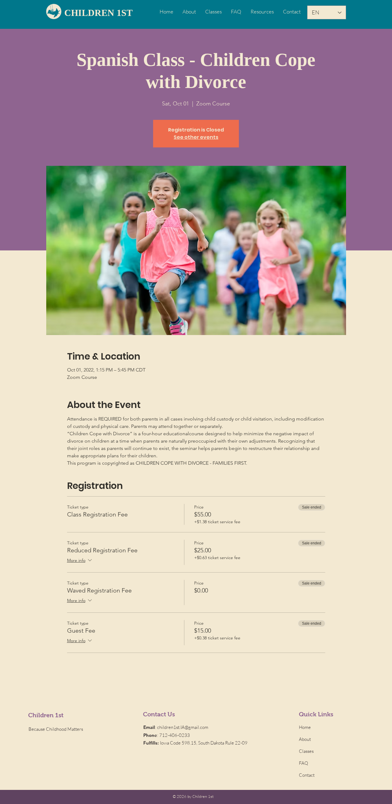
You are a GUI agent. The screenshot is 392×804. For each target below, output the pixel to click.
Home (305, 727)
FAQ (303, 763)
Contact (307, 775)
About (305, 739)
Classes (306, 751)
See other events (196, 137)
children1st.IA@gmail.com (182, 727)
